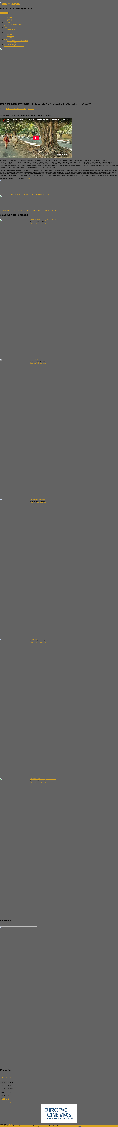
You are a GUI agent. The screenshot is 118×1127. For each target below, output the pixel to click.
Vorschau (6, 26)
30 (6, 1099)
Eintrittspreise (11, 29)
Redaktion (31, 109)
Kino (5, 39)
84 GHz (9, 1124)
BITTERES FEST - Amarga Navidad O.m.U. (43, 220)
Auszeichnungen (12, 42)
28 (3, 1099)
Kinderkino (10, 21)
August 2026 (6, 1077)
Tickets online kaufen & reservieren (14, 46)
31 (8, 1099)
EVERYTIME (34, 359)
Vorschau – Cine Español (14, 24)
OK (65, 1126)
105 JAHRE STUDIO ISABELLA (17, 41)
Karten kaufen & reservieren (38, 223)
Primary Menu (4, 12)
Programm (7, 16)
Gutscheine (10, 31)
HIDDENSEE (34, 639)
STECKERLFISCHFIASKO (38, 499)
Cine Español (8, 22)
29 (4, 1099)
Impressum (10, 36)
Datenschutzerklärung (10, 44)
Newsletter (7, 32)
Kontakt (9, 34)
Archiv (16, 178)
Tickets (6, 27)
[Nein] (80, 1126)
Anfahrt (9, 37)
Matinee (9, 19)
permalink (31, 178)
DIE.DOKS (10, 17)
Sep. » (10, 1102)
